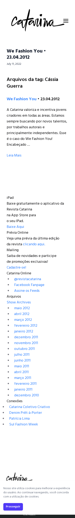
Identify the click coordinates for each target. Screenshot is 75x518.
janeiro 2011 (23, 390)
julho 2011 (22, 355)
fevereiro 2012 (25, 326)
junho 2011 (22, 361)
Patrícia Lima (19, 419)
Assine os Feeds (27, 291)
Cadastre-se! (16, 268)
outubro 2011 (24, 349)
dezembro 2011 (26, 337)
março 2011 (22, 378)
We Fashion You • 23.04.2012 (26, 54)
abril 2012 (21, 314)
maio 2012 (22, 308)
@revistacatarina (27, 279)
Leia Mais (14, 156)
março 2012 (23, 320)
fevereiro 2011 (25, 384)
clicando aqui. (34, 244)
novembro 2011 (26, 343)
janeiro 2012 (23, 332)
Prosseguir (13, 506)
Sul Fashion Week (23, 424)
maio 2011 (21, 366)
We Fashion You (21, 99)
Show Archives (19, 302)
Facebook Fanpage (29, 285)
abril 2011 (21, 372)
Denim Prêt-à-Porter (25, 413)
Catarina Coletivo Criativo (29, 407)
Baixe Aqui (15, 227)
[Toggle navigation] (65, 20)
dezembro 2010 (26, 395)
